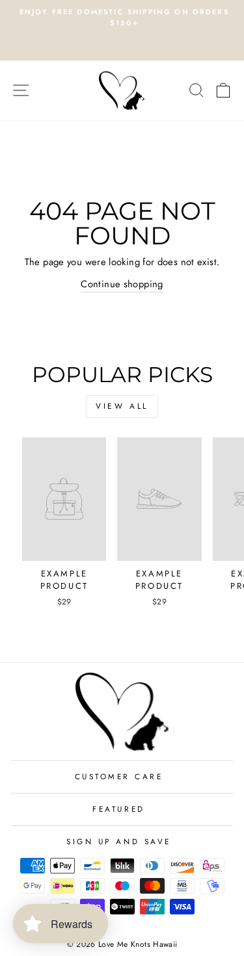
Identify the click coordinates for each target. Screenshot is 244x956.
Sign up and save (118, 841)
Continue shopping (122, 284)
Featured (118, 808)
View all (122, 406)
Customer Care (119, 776)
